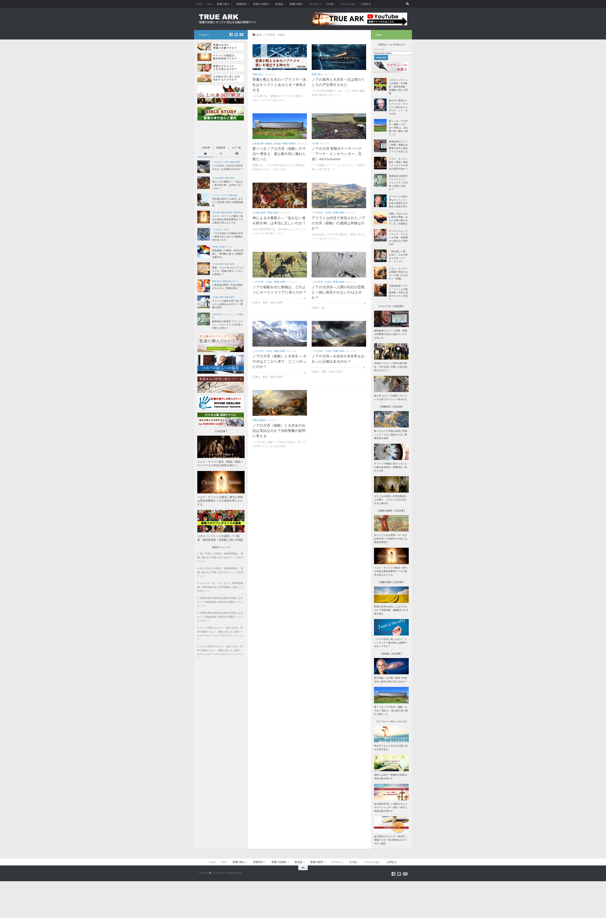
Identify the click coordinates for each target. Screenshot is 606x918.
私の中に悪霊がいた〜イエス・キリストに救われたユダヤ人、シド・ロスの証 (398, 107)
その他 (329, 4)
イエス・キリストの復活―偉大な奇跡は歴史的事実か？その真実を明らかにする (227, 219)
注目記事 (216, 212)
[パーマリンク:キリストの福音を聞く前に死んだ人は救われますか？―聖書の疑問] (203, 301)
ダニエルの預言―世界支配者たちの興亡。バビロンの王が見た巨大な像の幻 (390, 500)
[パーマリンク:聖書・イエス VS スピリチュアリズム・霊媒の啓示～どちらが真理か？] (203, 268)
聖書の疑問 (296, 4)
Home (199, 4)
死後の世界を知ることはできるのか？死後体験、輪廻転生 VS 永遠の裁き (391, 610)
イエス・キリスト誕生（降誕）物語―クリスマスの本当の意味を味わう (220, 463)
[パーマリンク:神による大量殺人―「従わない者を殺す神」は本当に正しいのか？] (203, 182)
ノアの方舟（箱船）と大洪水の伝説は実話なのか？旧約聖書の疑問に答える (278, 430)
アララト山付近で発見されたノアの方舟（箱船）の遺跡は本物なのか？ (338, 223)
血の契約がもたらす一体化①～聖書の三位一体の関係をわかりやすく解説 (390, 840)
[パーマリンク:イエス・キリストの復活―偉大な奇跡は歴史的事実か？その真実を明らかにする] (203, 217)
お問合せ (366, 4)
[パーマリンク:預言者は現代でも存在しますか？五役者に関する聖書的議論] (203, 200)
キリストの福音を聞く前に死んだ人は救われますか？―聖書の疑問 (227, 304)
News (210, 4)
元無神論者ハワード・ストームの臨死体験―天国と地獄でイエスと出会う (398, 292)
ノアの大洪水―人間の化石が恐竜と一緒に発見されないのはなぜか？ (338, 292)
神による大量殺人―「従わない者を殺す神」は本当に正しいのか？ (227, 185)
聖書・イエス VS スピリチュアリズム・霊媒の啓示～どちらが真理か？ (228, 271)
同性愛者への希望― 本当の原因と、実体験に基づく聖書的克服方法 (227, 254)
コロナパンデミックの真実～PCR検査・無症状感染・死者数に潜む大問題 (220, 538)
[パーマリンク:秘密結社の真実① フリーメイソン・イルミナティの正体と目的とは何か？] (203, 319)
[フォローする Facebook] (231, 34)
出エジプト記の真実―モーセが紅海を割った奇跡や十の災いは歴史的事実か (390, 539)
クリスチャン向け (219, 195)
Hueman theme (234, 873)
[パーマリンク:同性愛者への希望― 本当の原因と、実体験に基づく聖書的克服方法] (203, 251)
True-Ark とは (347, 4)
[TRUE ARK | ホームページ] (228, 19)
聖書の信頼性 (260, 4)
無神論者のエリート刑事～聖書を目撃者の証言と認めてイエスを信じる (390, 334)
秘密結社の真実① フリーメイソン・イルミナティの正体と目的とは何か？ (227, 324)
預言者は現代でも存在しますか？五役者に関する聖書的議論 (227, 202)
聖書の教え (223, 4)
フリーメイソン (229, 314)
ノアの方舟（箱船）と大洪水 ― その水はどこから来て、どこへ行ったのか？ (279, 361)
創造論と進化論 (273, 143)
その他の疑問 (259, 212)
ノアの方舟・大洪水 (322, 212)
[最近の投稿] (221, 153)
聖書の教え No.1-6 (230, 281)
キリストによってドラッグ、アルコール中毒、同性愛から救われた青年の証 (398, 237)
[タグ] (237, 153)
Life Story (314, 4)
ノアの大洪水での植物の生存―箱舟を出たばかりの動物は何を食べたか (227, 236)
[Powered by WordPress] (210, 873)
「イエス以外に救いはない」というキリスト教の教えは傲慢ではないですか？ (390, 643)
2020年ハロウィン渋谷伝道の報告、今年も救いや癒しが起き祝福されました (390, 367)
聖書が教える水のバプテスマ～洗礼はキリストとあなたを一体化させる (279, 84)
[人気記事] (205, 153)
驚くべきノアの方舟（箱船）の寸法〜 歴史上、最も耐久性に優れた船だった (279, 153)
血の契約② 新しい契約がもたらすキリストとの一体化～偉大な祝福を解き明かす (391, 807)
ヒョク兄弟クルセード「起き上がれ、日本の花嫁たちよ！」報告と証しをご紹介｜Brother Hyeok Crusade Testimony (220, 631)
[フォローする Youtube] (241, 34)
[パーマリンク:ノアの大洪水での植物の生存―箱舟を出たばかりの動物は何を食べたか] (203, 234)
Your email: (379, 49)
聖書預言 (241, 4)
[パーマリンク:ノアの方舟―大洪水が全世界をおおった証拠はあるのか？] (203, 166)
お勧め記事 (258, 143)
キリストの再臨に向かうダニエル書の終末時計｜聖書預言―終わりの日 (390, 467)
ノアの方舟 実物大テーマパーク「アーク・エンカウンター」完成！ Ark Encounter (337, 153)
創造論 (279, 4)
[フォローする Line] (236, 34)
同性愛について (225, 247)
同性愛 (215, 247)
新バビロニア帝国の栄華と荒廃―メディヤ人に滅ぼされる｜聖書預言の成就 (390, 434)
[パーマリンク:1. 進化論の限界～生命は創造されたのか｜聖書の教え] (203, 286)
